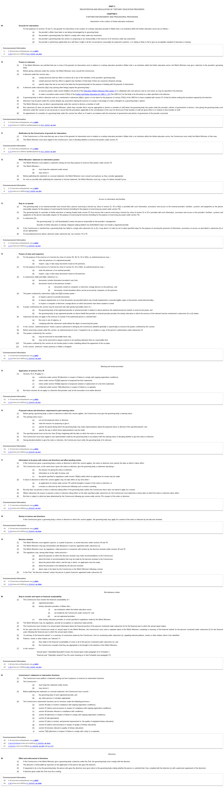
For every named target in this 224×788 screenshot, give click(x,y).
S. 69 (10, 54)
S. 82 (10, 783)
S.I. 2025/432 (30, 246)
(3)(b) (17, 743)
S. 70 (10, 125)
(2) (14, 743)
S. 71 (10, 151)
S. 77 (10, 508)
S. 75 (10, 402)
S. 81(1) (10, 743)
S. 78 (10, 531)
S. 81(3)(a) (11, 746)
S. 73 (10, 246)
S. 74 (10, 358)
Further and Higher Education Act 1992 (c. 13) (92, 94)
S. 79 (10, 584)
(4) (20, 743)
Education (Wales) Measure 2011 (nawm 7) (100, 91)
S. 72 (10, 191)
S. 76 (10, 452)
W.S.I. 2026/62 (30, 54)
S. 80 (10, 667)
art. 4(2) (50, 746)
